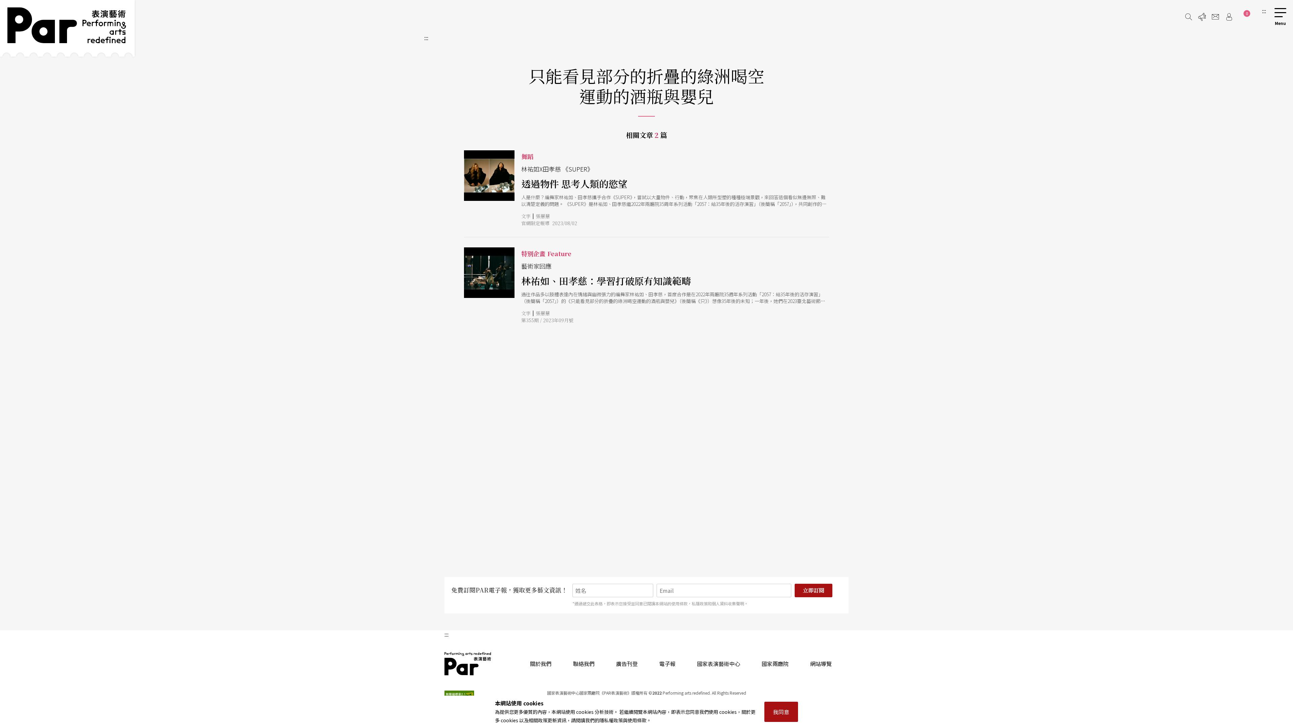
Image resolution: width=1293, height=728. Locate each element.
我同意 (781, 712)
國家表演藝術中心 (718, 664)
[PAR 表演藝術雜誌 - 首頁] (67, 28)
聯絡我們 (584, 664)
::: (1264, 11)
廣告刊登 (627, 664)
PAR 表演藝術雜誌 (468, 663)
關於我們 (541, 664)
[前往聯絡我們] (1215, 17)
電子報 (667, 664)
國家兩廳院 (775, 664)
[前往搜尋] (1188, 17)
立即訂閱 (813, 590)
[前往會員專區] (1229, 17)
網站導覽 (821, 664)
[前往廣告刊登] (1202, 17)
